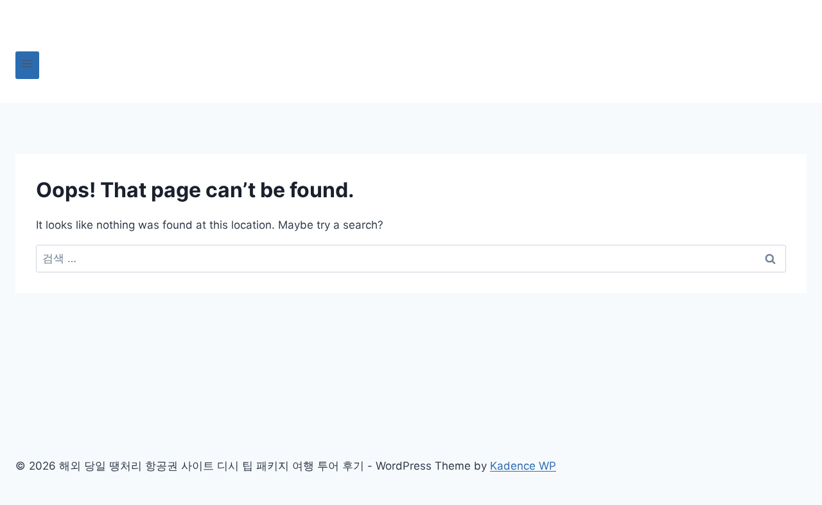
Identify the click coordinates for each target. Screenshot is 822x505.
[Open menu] (27, 65)
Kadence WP (523, 465)
